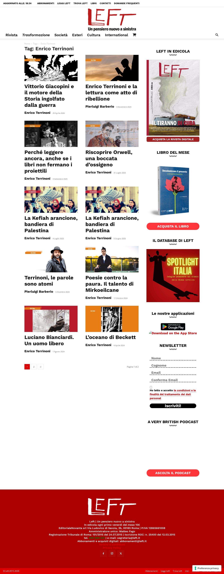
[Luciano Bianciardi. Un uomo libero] (51, 319)
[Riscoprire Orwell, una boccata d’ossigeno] (112, 134)
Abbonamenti (45, 3)
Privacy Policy (112, 547)
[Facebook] (103, 553)
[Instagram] (112, 553)
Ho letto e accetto (173, 394)
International (116, 35)
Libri (94, 3)
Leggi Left (63, 3)
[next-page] (40, 366)
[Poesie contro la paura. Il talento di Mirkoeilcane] (112, 259)
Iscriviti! (173, 406)
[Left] (112, 19)
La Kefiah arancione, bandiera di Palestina (51, 224)
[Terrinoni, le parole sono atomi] (51, 259)
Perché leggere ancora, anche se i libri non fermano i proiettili (48, 161)
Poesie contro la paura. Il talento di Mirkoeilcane (109, 283)
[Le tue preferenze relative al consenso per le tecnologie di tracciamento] (206, 568)
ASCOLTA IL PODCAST (173, 473)
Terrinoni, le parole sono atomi (48, 280)
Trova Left (80, 3)
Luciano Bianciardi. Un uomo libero (49, 340)
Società (61, 35)
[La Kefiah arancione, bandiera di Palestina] (51, 200)
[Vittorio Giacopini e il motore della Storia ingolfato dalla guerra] (51, 68)
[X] (120, 553)
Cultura (93, 35)
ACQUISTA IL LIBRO (173, 226)
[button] (217, 35)
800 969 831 (97, 537)
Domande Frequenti (126, 3)
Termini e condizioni (112, 544)
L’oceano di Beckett (110, 337)
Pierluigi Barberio (99, 106)
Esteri (77, 35)
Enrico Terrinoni (37, 113)
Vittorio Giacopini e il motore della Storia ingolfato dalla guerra (49, 95)
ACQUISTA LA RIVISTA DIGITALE (173, 139)
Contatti (105, 3)
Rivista (12, 35)
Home (27, 43)
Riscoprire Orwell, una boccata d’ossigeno (108, 158)
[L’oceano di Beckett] (112, 319)
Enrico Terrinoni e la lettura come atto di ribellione (111, 92)
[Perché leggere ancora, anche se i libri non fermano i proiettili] (51, 134)
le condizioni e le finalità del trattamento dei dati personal (173, 394)
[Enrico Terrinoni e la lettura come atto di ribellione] (112, 68)
